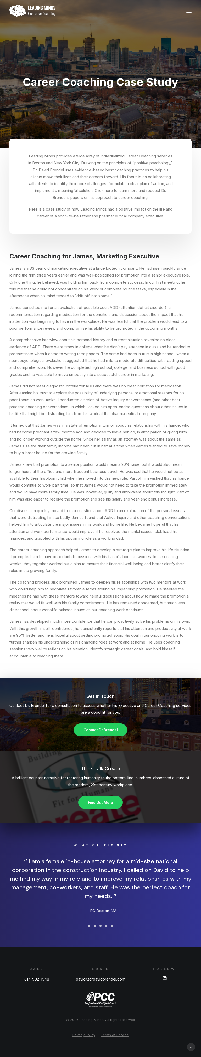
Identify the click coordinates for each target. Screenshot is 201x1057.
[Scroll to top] (191, 1046)
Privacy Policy (83, 1035)
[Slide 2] (95, 926)
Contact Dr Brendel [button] (100, 730)
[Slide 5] (112, 926)
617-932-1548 (36, 979)
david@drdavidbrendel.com (100, 979)
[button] (189, 10)
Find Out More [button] (100, 802)
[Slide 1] (89, 926)
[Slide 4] (106, 926)
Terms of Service (115, 1035)
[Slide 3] (100, 926)
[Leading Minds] (32, 11)
